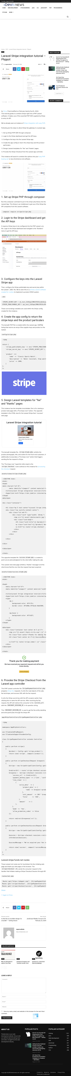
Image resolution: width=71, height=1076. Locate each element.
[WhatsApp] (27, 69)
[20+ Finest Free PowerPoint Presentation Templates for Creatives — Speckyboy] (52, 79)
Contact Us (40, 1072)
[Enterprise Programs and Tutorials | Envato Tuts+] (24, 955)
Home (3, 49)
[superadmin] (2, 64)
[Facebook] (14, 69)
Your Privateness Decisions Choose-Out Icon (62, 87)
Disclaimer (53, 1072)
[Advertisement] (35, 33)
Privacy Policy (61, 1072)
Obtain (3, 890)
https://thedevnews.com (22, 931)
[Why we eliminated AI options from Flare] (8, 955)
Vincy (5, 111)
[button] (67, 17)
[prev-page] (2, 967)
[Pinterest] (23, 69)
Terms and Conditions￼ (43, 1074)
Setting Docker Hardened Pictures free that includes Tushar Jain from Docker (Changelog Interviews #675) (62, 70)
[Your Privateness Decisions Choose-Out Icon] (52, 87)
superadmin (8, 64)
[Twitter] (19, 69)
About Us (46, 1072)
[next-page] (5, 967)
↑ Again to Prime (7, 895)
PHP (7, 49)
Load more (58, 93)
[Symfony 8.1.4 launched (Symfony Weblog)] (39, 955)
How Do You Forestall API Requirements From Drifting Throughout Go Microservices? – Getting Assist (62, 60)
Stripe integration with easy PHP (34, 123)
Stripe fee (11, 691)
